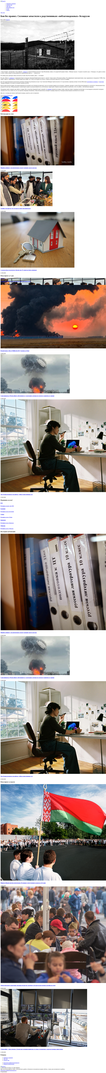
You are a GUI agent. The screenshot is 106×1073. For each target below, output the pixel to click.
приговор (101, 81)
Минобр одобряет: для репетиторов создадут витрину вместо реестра (19, 167)
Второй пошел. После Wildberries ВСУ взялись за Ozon (15, 350)
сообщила (11, 78)
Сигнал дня (9, 5)
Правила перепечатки (8, 1064)
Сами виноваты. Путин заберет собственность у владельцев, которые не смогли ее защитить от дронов (27, 395)
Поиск (8, 10)
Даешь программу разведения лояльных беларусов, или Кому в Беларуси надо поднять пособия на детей (28, 985)
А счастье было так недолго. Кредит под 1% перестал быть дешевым (19, 270)
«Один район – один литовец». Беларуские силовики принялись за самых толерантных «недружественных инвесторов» (32, 1049)
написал (25, 71)
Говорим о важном (11, 3)
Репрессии (9, 95)
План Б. (8, 19)
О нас (7, 8)
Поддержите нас (10, 7)
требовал (49, 89)
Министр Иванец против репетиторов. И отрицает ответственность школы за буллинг (23, 883)
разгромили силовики (92, 81)
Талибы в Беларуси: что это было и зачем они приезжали (16, 208)
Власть (5, 95)
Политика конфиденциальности (11, 1062)
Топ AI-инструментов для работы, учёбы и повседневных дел (17, 494)
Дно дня (8, 6)
